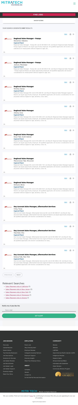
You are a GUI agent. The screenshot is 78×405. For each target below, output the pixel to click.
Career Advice (7, 350)
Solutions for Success (9, 358)
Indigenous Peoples (58, 355)
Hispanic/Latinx (57, 358)
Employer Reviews (30, 350)
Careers (27, 372)
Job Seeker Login (8, 366)
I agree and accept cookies (39, 401)
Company (27, 369)
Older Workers (57, 366)
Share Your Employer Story (32, 360)
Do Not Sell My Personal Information (35, 377)
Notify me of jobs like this (11, 306)
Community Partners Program (61, 368)
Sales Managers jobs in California (17, 286)
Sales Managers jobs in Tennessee (17, 295)
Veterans (55, 347)
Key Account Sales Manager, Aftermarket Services (34, 206)
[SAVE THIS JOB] (73, 34)
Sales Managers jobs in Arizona (16, 298)
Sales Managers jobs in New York (17, 292)
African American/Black (60, 360)
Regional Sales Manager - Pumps (27, 38)
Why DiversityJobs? (30, 347)
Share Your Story (8, 374)
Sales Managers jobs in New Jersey (18, 289)
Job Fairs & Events (8, 363)
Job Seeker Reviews (9, 360)
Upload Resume (7, 347)
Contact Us (28, 374)
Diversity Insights (8, 371)
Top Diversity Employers (10, 353)
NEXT (19, 275)
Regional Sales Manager (24, 86)
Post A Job (28, 345)
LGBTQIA (55, 350)
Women (55, 345)
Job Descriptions (8, 355)
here (31, 396)
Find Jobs (6, 345)
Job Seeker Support (9, 368)
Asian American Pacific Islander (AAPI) (64, 353)
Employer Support (30, 355)
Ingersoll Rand (19, 43)
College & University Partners (33, 353)
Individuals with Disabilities (60, 363)
